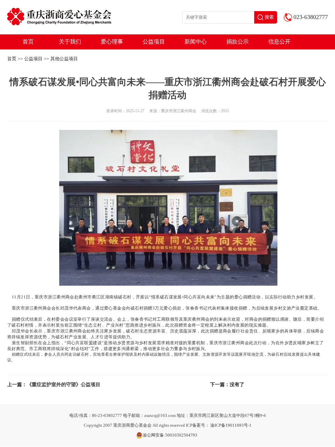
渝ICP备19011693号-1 (231, 425)
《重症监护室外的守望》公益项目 (63, 384)
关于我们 (70, 42)
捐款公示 (237, 42)
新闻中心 (196, 42)
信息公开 (279, 42)
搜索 (269, 17)
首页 (28, 42)
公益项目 (154, 42)
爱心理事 (112, 42)
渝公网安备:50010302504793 (170, 435)
